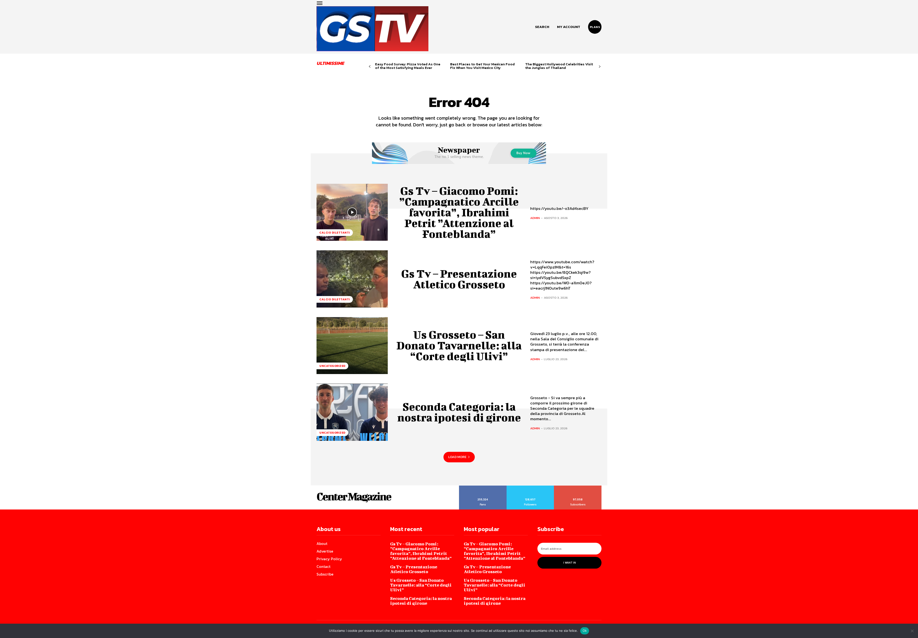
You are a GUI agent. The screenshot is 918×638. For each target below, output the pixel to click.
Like (483, 487)
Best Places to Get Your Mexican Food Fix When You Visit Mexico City (482, 65)
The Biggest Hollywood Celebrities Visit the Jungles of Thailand (559, 65)
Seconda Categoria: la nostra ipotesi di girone (459, 412)
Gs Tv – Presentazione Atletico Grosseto (459, 279)
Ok (585, 630)
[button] (542, 27)
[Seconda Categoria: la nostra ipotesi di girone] (352, 412)
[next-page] (600, 67)
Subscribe (578, 487)
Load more (457, 456)
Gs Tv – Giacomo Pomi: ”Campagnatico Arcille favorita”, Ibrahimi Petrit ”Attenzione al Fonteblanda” (459, 212)
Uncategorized (332, 366)
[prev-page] (370, 67)
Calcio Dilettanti (334, 232)
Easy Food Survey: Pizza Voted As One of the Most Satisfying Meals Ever (407, 65)
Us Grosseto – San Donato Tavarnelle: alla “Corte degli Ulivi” (459, 345)
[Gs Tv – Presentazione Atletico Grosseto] (352, 278)
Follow (530, 487)
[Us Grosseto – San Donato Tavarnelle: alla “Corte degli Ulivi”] (352, 345)
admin (535, 218)
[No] (912, 630)
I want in (569, 562)
